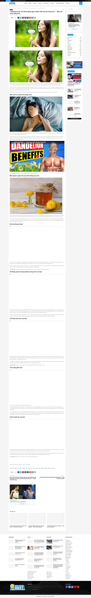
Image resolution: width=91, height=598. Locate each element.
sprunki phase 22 (45, 596)
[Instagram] (72, 587)
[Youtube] (78, 587)
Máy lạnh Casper (68, 544)
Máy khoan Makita (31, 573)
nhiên (43, 468)
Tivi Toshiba (68, 572)
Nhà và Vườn (46, 3)
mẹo (34, 468)
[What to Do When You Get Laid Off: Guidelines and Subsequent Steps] (11, 548)
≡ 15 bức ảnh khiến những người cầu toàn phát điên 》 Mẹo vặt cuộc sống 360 (36, 526)
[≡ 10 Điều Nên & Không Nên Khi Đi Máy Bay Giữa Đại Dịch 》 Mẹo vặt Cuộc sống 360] (30, 554)
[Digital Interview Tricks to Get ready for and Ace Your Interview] (70, 103)
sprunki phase (39, 596)
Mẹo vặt (40, 3)
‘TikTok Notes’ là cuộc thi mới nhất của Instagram (77, 96)
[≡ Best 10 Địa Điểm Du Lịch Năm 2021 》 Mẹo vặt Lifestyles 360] (30, 560)
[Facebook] (67, 587)
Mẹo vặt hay (12, 464)
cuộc (21, 468)
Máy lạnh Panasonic (69, 547)
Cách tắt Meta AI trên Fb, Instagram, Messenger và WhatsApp (57, 559)
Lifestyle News (68, 577)
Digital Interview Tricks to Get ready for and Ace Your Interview (20, 541)
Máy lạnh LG (68, 540)
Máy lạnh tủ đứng (69, 550)
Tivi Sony (67, 570)
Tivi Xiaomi (67, 574)
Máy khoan (48, 577)
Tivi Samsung (68, 567)
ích (26, 468)
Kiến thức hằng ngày (26, 464)
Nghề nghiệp (70, 47)
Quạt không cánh (68, 554)
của (18, 468)
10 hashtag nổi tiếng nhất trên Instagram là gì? (74, 84)
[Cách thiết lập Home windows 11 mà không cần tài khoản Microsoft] (49, 553)
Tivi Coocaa (68, 563)
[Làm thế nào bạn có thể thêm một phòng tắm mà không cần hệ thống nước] (70, 115)
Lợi (31, 468)
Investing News (49, 574)
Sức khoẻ (52, 3)
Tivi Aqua (67, 560)
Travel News (68, 578)
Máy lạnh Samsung (69, 543)
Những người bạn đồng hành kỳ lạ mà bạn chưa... (77, 108)
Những (46, 468)
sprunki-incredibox (51, 596)
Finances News (49, 573)
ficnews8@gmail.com (35, 589)
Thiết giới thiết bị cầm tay (32, 571)
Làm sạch (35, 3)
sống (49, 468)
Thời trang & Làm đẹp (60, 3)
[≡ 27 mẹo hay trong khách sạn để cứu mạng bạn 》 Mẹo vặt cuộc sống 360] (30, 548)
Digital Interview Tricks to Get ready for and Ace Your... (77, 102)
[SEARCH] (80, 9)
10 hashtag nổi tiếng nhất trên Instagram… (20, 0)
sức (51, 468)
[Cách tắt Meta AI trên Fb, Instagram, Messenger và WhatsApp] (49, 560)
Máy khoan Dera (30, 575)
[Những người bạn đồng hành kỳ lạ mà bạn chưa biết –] (70, 109)
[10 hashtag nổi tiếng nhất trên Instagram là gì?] (74, 78)
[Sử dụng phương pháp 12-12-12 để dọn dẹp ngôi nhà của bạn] (70, 90)
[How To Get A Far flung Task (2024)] (11, 566)
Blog (68, 38)
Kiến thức (68, 3)
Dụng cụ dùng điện (31, 577)
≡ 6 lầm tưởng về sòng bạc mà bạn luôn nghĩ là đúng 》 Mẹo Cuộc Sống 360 (39, 566)
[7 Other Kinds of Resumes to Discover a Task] (11, 554)
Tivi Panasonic (68, 565)
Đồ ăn (25, 3)
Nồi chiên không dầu (69, 551)
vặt (54, 468)
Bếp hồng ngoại (68, 557)
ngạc (37, 468)
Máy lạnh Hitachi (68, 545)
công (16, 468)
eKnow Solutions (57, 593)
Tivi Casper (67, 561)
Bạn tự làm (69, 37)
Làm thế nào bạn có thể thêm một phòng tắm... (77, 114)
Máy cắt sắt (30, 578)
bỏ (13, 468)
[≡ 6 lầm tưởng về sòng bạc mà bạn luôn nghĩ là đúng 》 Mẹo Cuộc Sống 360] (30, 567)
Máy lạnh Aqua (68, 548)
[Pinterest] (75, 587)
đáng (24, 468)
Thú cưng (69, 54)
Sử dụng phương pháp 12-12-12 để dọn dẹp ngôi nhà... (77, 90)
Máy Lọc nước (68, 555)
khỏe (29, 468)
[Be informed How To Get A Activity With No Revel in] (11, 560)
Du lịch (30, 3)
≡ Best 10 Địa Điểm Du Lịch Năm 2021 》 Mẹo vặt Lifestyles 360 (38, 560)
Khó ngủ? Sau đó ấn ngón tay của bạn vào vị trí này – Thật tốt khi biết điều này (18, 526)
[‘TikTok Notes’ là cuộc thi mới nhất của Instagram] (70, 97)
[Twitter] (69, 587)
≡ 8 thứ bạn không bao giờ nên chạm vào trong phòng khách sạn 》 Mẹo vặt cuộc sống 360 (39, 541)
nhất (39, 468)
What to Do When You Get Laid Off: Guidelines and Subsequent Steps (20, 547)
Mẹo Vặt (12, 15)
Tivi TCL (67, 571)
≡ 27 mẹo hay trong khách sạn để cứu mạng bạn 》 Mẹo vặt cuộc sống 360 (39, 547)
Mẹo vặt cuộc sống (18, 464)
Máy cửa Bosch (30, 574)
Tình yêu (69, 55)
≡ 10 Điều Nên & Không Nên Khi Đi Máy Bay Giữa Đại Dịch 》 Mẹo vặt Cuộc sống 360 (39, 553)
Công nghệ (69, 40)
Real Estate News (50, 576)
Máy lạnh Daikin (68, 541)
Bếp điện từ (68, 558)
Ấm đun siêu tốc (68, 553)
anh (10, 468)
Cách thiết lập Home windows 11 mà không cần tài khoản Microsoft (58, 553)
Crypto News (49, 571)
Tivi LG (67, 564)
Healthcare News (68, 575)
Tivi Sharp (67, 568)
